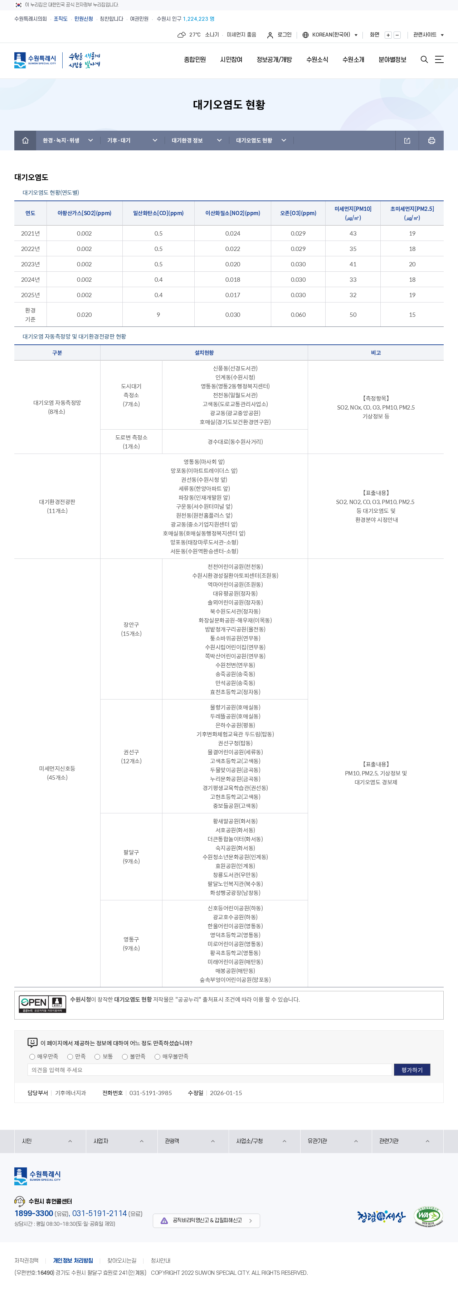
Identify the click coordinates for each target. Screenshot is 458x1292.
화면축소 (397, 35)
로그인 (285, 35)
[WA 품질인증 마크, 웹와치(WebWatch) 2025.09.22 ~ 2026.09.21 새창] (428, 1216)
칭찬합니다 (111, 19)
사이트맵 (439, 59)
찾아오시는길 (121, 1261)
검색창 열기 (424, 59)
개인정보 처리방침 (73, 1261)
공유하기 (407, 140)
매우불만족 (175, 1056)
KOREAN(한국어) (331, 35)
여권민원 (139, 19)
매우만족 (47, 1056)
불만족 (138, 1056)
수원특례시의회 (30, 19)
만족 (80, 1056)
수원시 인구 (185, 19)
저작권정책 (26, 1261)
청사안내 (160, 1261)
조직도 (61, 19)
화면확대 (388, 35)
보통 (108, 1056)
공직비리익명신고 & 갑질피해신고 (207, 1221)
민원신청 (83, 19)
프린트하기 (431, 140)
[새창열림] (42, 1005)
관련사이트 (425, 35)
